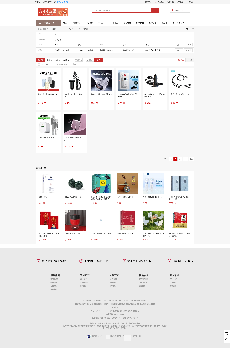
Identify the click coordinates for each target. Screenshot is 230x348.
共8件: (164, 159)
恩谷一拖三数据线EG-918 (180, 94)
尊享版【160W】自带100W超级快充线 (108, 50)
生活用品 (114, 23)
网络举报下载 (136, 336)
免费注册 (65, 2)
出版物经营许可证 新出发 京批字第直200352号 (92, 304)
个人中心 (160, 2)
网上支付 (83, 279)
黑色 (101, 45)
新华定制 (140, 23)
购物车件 (180, 10)
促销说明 (53, 286)
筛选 (98, 60)
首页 (65, 23)
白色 (56, 45)
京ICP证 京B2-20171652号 (118, 300)
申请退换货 (143, 282)
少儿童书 (101, 23)
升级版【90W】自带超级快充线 (63, 50)
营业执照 (115, 307)
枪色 (124, 45)
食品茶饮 (127, 23)
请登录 (59, 2)
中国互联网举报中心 (117, 336)
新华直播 (153, 23)
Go (191, 159)
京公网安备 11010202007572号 (94, 300)
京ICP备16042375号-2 (139, 300)
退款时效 (142, 286)
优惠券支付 (84, 282)
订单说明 (113, 286)
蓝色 (79, 45)
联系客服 (53, 289)
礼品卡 (164, 23)
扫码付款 (83, 286)
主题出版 (76, 23)
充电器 (57, 34)
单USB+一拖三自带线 (85, 50)
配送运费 (113, 279)
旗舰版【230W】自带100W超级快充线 (131, 50)
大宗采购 (173, 282)
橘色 (147, 45)
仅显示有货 (45, 64)
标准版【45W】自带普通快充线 (154, 50)
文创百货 (58, 40)
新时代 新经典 (178, 23)
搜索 (74, 64)
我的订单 (170, 2)
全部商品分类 (48, 22)
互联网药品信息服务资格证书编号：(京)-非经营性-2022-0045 (133, 304)
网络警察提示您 (96, 336)
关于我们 (173, 279)
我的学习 (148, 2)
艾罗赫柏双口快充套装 (46, 137)
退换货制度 (143, 279)
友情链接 (173, 286)
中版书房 (89, 23)
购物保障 (54, 279)
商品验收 (113, 282)
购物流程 (53, 282)
